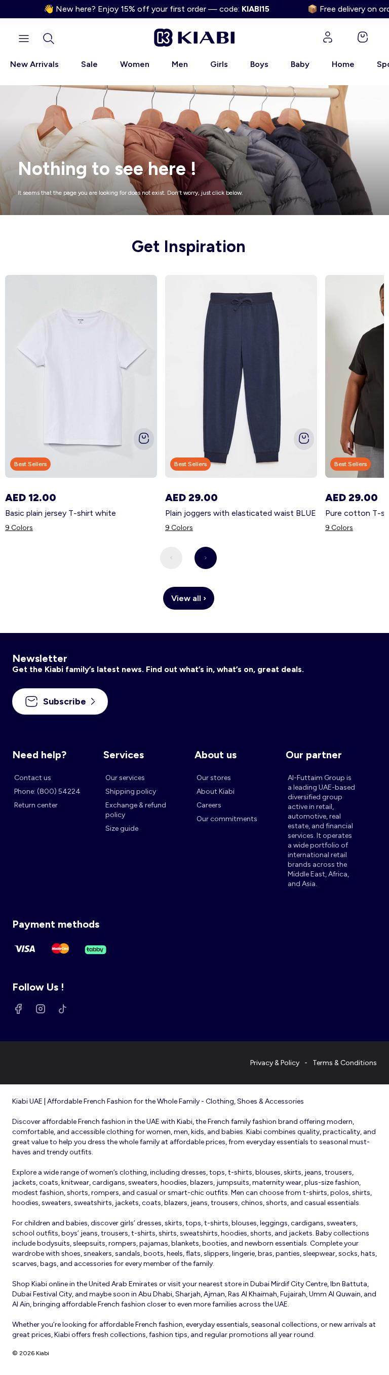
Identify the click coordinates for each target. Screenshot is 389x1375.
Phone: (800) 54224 (47, 791)
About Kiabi (216, 791)
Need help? (39, 755)
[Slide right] (205, 558)
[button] (49, 38)
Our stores (214, 777)
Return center (36, 805)
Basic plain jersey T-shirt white (60, 513)
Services (123, 755)
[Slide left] (171, 558)
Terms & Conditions (345, 1063)
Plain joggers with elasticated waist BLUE (240, 513)
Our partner (314, 755)
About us (215, 755)
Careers (209, 805)
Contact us (32, 777)
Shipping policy (130, 791)
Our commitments (227, 819)
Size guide (121, 828)
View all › (188, 598)
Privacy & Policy (274, 1063)
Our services (125, 777)
